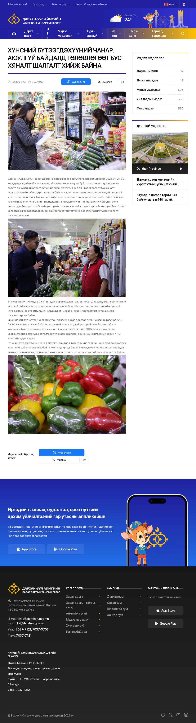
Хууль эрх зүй (92, 33)
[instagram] (186, 715)
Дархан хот (28, 33)
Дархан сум (115, 596)
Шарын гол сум (117, 609)
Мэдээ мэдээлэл (65, 33)
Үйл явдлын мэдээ (160, 99)
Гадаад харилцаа (159, 33)
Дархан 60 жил (160, 71)
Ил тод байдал (76, 632)
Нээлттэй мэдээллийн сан (91, 4)
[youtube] (178, 715)
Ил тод (114, 33)
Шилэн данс (134, 33)
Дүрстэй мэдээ (160, 80)
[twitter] (170, 715)
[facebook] (163, 715)
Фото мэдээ (160, 108)
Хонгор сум (115, 615)
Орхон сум (114, 603)
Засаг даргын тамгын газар (81, 605)
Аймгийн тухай (76, 613)
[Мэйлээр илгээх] (122, 81)
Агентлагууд (59, 4)
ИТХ (48, 33)
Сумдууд (38, 4)
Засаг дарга (74, 596)
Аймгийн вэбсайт (18, 4)
